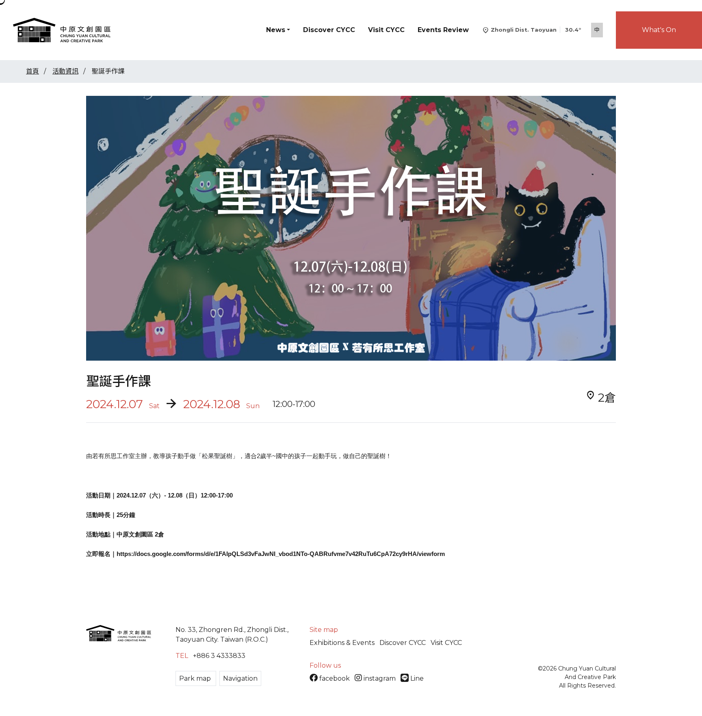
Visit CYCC (386, 30)
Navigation (240, 678)
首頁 (32, 71)
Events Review (443, 30)
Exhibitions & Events (342, 643)
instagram (379, 678)
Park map (195, 678)
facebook (334, 678)
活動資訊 (65, 71)
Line (416, 678)
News (275, 30)
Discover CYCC (329, 30)
